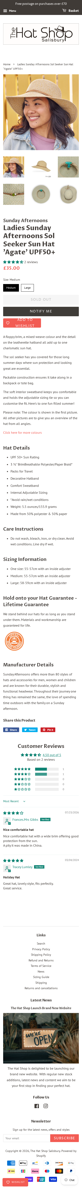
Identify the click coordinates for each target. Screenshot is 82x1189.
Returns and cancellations (41, 988)
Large (27, 287)
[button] (13, 262)
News (41, 971)
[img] (13, 813)
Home (7, 64)
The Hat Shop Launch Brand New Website (41, 1008)
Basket (73, 11)
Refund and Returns (41, 960)
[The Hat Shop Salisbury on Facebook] (36, 1107)
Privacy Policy (41, 949)
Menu (12, 11)
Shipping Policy (41, 955)
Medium (11, 287)
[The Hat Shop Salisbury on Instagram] (45, 1107)
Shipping (41, 983)
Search (41, 943)
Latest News (41, 1000)
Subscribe (64, 1138)
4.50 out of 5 (52, 755)
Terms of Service (41, 966)
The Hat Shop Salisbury (45, 1151)
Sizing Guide (41, 977)
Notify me (41, 311)
